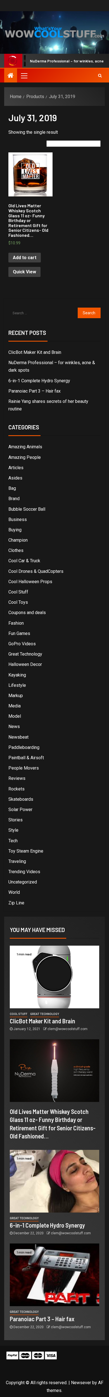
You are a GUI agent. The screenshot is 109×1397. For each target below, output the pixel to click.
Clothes (15, 550)
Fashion (16, 623)
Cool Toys (18, 602)
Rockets (16, 789)
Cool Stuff (18, 592)
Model (14, 716)
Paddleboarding (23, 747)
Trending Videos (24, 871)
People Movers (23, 768)
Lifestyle (17, 685)
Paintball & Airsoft (26, 757)
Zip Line (16, 903)
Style (13, 830)
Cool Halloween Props (30, 581)
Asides (15, 478)
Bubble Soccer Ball (26, 509)
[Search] (99, 75)
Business (17, 519)
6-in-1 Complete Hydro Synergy (39, 380)
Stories (15, 819)
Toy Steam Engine (25, 851)
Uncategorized (22, 882)
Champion (18, 540)
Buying (15, 529)
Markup (15, 695)
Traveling (17, 861)
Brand (14, 498)
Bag (12, 488)
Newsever (81, 1382)
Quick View (24, 271)
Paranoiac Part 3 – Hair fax (34, 391)
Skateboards (20, 799)
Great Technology (25, 654)
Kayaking (17, 675)
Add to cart (24, 257)
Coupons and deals (27, 612)
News (14, 726)
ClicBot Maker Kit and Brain (34, 352)
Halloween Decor (25, 664)
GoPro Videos (22, 643)
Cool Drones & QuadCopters (35, 571)
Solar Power (20, 809)
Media (14, 706)
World (14, 892)
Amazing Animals (25, 446)
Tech (13, 840)
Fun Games (19, 633)
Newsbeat (18, 737)
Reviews (16, 778)
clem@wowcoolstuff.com (67, 1029)
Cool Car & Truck (24, 560)
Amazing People (24, 457)
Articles (15, 467)
